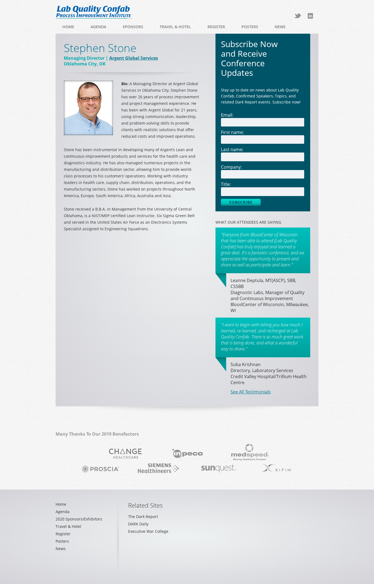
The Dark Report (143, 516)
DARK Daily (138, 524)
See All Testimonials (251, 392)
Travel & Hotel (175, 26)
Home (68, 26)
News (280, 26)
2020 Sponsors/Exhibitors (79, 519)
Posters (249, 26)
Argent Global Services (133, 58)
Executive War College (148, 531)
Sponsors (133, 26)
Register (216, 26)
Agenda (98, 26)
